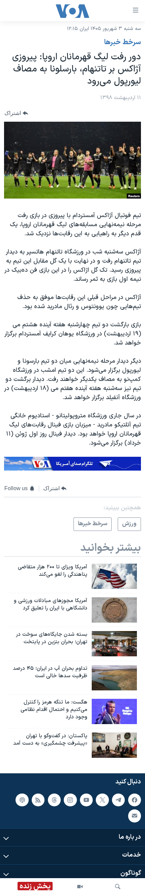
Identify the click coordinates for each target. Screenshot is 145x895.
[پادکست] (22, 800)
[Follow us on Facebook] (134, 800)
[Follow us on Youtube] (86, 800)
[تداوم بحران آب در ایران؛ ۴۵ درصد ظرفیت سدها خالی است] (114, 677)
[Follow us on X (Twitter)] (102, 800)
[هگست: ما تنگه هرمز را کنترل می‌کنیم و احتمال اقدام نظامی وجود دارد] (114, 711)
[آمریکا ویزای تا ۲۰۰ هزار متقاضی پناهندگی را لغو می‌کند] (114, 576)
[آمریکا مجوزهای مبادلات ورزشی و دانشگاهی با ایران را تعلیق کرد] (114, 610)
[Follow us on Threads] (54, 800)
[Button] (16, 113)
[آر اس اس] (38, 800)
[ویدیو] (80, 886)
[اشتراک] (134, 815)
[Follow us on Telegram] (118, 800)
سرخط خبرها (122, 42)
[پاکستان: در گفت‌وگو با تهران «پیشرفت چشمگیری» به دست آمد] (114, 745)
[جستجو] (118, 886)
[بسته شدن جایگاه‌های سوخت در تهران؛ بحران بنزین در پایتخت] (114, 643)
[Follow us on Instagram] (70, 800)
